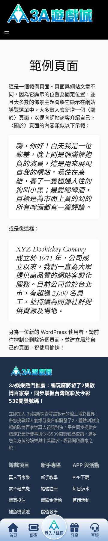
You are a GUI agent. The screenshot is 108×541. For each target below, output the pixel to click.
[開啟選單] (6, 32)
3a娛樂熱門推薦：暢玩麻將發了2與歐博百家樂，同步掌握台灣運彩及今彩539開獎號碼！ (52, 393)
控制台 (21, 340)
